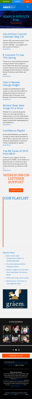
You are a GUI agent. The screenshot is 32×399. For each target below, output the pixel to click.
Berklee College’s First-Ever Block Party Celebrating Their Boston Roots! (17, 272)
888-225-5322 (12, 385)
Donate (27, 1)
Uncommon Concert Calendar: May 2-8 (15, 35)
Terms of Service (21, 394)
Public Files (22, 363)
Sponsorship (6, 1)
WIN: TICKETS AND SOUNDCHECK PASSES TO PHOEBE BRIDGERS (15, 258)
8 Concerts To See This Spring (13, 56)
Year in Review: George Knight (11, 84)
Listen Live (17, 1)
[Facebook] (13, 349)
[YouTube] (16, 349)
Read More (7, 49)
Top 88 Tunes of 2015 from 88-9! (15, 152)
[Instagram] (18, 349)
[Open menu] (27, 6)
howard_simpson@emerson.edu (15, 380)
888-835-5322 (20, 385)
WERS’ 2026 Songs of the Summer (17, 278)
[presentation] (7, 330)
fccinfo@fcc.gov (17, 386)
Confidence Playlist (14, 130)
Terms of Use (15, 363)
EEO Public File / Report (21, 362)
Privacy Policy (7, 363)
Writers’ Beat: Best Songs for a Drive (13, 107)
